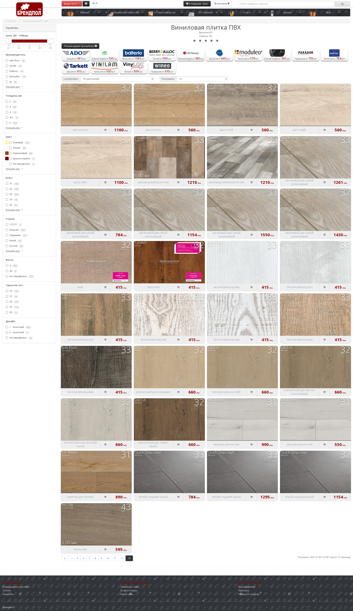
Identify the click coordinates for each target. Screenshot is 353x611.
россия (15, 246)
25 (13, 307)
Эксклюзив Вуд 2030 (153, 339)
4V (12, 271)
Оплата (7, 590)
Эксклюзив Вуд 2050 (300, 339)
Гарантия (8, 594)
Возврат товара (128, 590)
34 (13, 199)
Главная (11, 21)
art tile (15, 65)
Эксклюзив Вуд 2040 (226, 339)
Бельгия (17, 230)
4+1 (13, 117)
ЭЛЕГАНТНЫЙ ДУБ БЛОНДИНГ (153, 392)
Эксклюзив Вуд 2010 (300, 287)
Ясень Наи (80, 549)
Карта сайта (126, 594)
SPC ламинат (206, 12)
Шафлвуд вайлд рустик (153, 182)
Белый (19, 147)
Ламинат (85, 12)
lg (12, 81)
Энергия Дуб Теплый (80, 497)
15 (13, 296)
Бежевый (21, 142)
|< (65, 558)
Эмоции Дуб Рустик (226, 444)
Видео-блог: (71, 3)
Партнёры (243, 590)
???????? (15, 224)
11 (115, 558)
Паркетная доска (165, 12)
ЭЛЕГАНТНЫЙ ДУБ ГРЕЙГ (226, 392)
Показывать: (168, 78)
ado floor (16, 60)
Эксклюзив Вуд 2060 (80, 392)
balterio (16, 71)
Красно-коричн (23, 158)
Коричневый (22, 153)
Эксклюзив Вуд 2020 (80, 339)
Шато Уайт (299, 130)
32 (13, 188)
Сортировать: (71, 78)
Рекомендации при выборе (79, 46)
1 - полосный (19, 327)
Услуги (247, 12)
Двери (287, 12)
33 (13, 194)
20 (13, 301)
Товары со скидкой (248, 594)
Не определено (23, 163)
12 (122, 558)
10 (13, 291)
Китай (15, 240)
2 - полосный (18, 332)
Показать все (13, 86)
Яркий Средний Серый (153, 497)
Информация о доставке (16, 586)
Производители (246, 586)
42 (13, 204)
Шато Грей (226, 130)
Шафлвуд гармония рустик (226, 182)
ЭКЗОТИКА (153, 287)
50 (13, 312)
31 (13, 183)
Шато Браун (80, 130)
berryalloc (17, 76)
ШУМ (80, 287)
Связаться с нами (129, 586)
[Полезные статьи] (86, 3)
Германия (18, 235)
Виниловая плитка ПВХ (127, 12)
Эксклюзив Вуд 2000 (226, 287)
